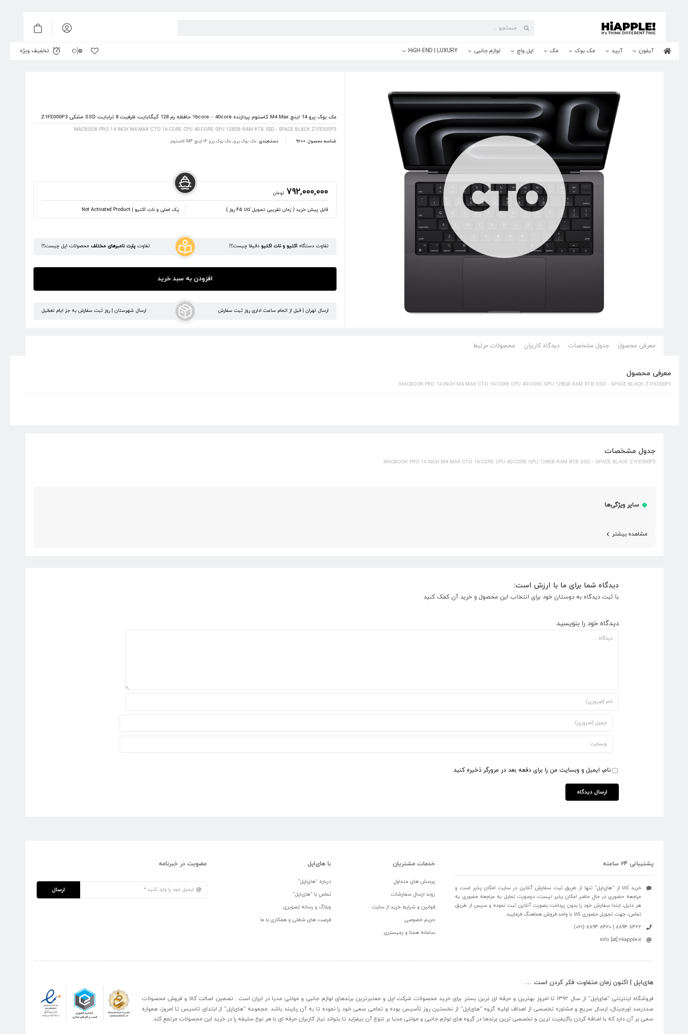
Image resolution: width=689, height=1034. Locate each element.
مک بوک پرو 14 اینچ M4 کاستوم (200, 141)
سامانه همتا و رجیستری (409, 932)
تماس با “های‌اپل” (312, 894)
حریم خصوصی (419, 920)
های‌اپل (599, 998)
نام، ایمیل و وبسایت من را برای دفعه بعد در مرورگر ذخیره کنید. (531, 770)
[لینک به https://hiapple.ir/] (598, 28)
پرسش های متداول (414, 881)
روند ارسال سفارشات (413, 894)
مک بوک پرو (245, 141)
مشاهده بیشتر (630, 534)
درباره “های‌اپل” (314, 881)
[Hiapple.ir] (504, 201)
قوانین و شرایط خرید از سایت (403, 907)
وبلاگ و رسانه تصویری (307, 907)
